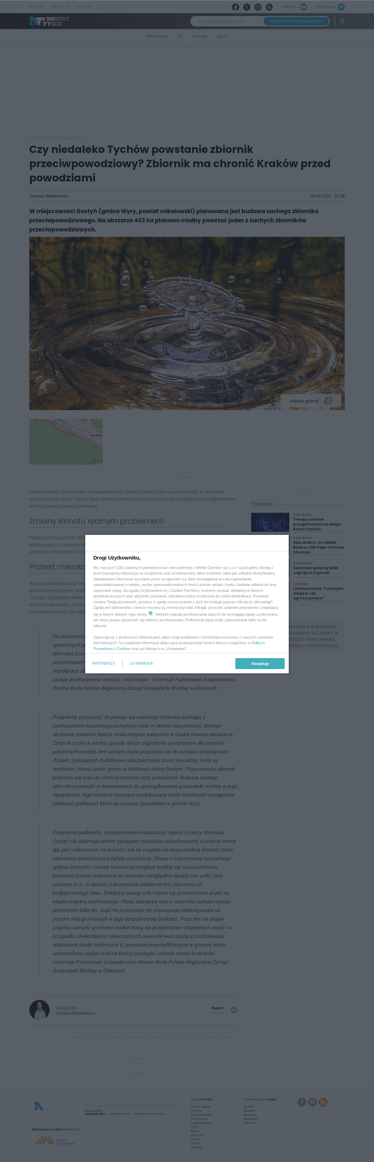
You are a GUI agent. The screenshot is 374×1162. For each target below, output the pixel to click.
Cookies (124, 648)
